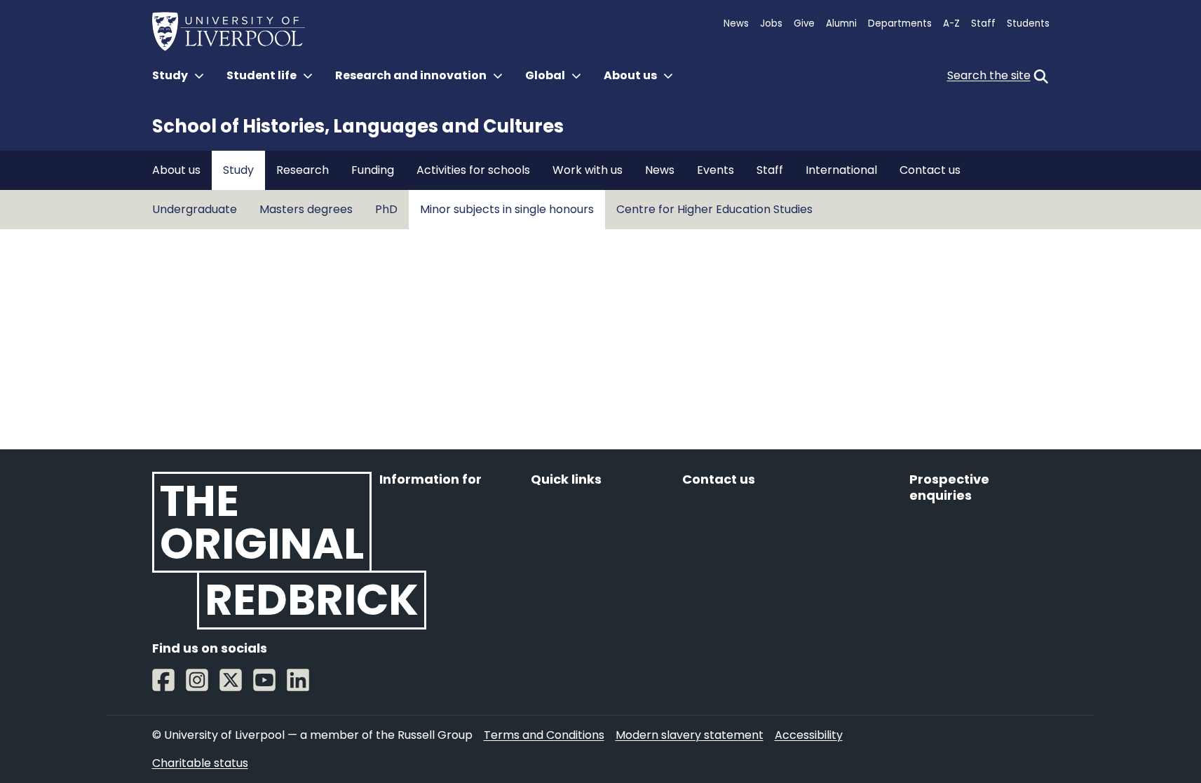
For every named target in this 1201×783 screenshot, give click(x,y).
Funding (372, 170)
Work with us (587, 170)
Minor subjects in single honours (507, 209)
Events (715, 170)
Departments (900, 23)
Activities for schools (473, 170)
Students (1028, 23)
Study (238, 170)
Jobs (771, 23)
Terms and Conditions (544, 735)
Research (302, 170)
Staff (983, 23)
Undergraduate (194, 209)
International (841, 170)
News (736, 23)
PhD (386, 209)
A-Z (951, 23)
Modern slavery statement (690, 735)
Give (804, 23)
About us (176, 170)
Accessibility (809, 735)
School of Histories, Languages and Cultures (358, 126)
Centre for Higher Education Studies (714, 209)
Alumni (841, 23)
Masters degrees (306, 209)
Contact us (930, 170)
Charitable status (200, 763)
